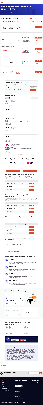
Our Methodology (4, 388)
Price (15, 86)
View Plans (38, 26)
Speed (15, 84)
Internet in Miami (17, 393)
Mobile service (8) (18, 21)
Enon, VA (8, 326)
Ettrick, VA (8, 332)
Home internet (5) (4, 21)
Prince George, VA (10, 328)
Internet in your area (18, 391)
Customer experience (17, 89)
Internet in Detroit (17, 396)
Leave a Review (33, 89)
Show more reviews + (21, 154)
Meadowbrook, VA (26, 333)
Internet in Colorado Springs (19, 398)
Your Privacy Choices (19, 402)
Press (3, 386)
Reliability (15, 91)
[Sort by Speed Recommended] (37, 21)
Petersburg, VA (9, 333)
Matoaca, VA (26, 327)
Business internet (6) (11, 21)
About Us (16, 359)
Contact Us (3, 384)
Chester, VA (25, 326)
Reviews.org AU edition (6, 390)
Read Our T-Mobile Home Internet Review (38, 40)
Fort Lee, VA (9, 327)
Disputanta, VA (26, 328)
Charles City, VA (26, 332)
